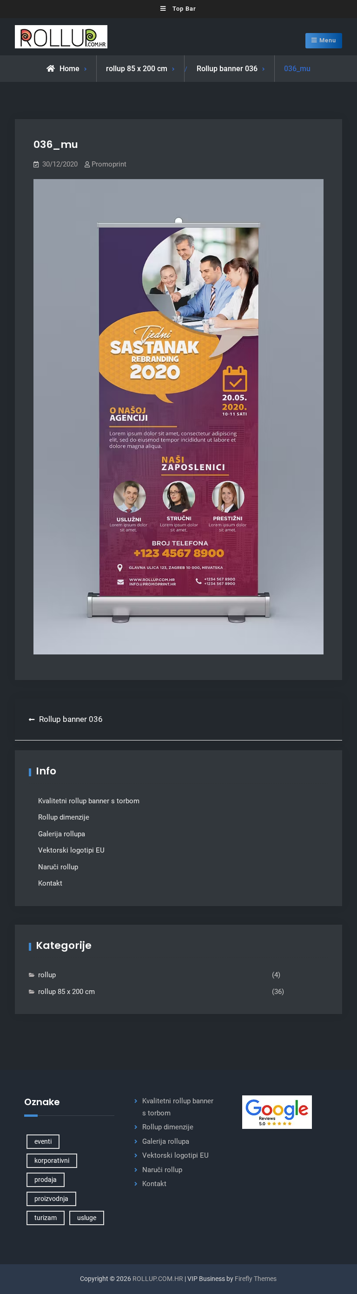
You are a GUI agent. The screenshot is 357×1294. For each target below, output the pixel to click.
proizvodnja (51, 1198)
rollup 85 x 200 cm (136, 68)
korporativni (51, 1160)
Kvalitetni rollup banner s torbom (88, 801)
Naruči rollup (58, 867)
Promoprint (109, 164)
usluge (86, 1217)
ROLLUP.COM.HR (157, 1278)
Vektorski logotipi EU (71, 850)
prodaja (45, 1179)
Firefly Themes (256, 1278)
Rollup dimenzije (63, 817)
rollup (47, 975)
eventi (43, 1141)
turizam (45, 1217)
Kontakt (50, 883)
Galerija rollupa (61, 834)
